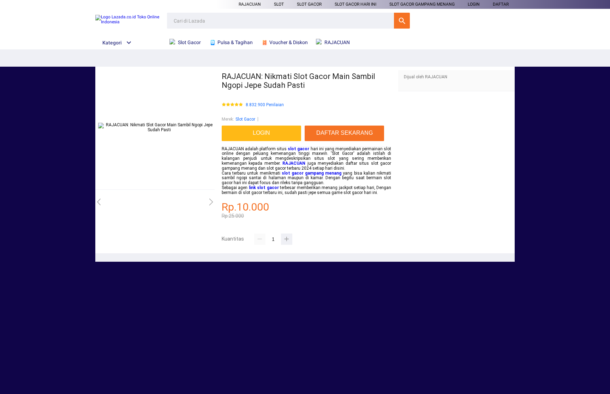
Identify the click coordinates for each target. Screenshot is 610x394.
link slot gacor (264, 187)
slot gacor (298, 148)
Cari (402, 21)
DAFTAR (501, 4)
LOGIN (474, 4)
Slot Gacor (309, 4)
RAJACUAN (250, 4)
